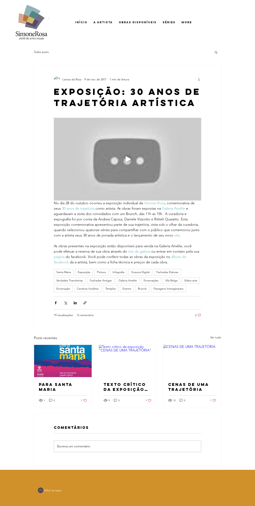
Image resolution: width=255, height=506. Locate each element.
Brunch (142, 288)
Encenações (151, 280)
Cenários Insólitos (88, 288)
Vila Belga (171, 280)
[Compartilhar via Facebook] (56, 303)
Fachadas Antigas (101, 280)
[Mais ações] (198, 79)
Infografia (118, 272)
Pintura (101, 272)
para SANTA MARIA (55, 387)
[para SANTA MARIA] (63, 361)
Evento (127, 288)
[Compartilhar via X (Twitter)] (65, 303)
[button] (216, 52)
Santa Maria (63, 272)
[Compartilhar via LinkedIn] (75, 303)
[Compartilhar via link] (85, 303)
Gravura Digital (140, 272)
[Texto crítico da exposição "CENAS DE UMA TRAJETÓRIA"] (127, 361)
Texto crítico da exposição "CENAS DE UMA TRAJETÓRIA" (125, 387)
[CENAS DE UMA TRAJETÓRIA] (192, 361)
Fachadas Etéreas (167, 272)
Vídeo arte (190, 280)
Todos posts (41, 52)
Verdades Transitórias (69, 280)
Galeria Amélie (128, 280)
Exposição (84, 272)
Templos (110, 288)
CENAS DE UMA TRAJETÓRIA (188, 387)
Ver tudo (215, 337)
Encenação (63, 288)
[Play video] (127, 159)
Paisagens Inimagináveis (168, 288)
